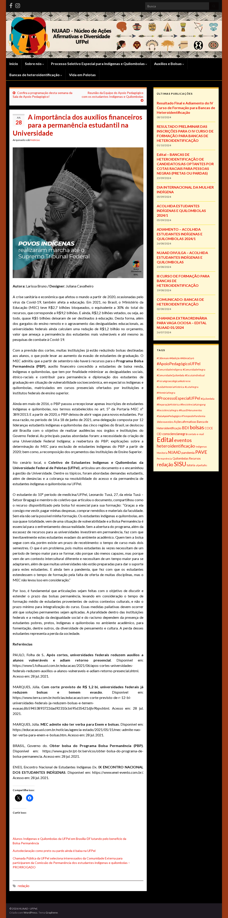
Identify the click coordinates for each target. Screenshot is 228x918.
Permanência (164, 458)
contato (192, 434)
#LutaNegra (191, 386)
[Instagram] (17, 5)
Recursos (195, 458)
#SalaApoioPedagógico (169, 416)
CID (159, 434)
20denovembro (165, 421)
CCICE (209, 428)
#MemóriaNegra (166, 392)
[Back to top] (218, 908)
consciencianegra (174, 434)
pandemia (188, 452)
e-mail (200, 434)
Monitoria (162, 452)
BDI (185, 427)
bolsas (197, 427)
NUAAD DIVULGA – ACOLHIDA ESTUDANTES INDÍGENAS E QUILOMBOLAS (182, 257)
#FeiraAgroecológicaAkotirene (174, 381)
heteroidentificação (176, 445)
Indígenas (201, 446)
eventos (183, 440)
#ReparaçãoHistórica (168, 404)
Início (13, 63)
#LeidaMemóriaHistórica (170, 386)
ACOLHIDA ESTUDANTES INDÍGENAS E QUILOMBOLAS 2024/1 (181, 210)
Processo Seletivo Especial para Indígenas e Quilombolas (98, 63)
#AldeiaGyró (187, 358)
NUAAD (174, 452)
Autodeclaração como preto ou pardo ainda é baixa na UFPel (54, 851)
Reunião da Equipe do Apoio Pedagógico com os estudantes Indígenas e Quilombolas (112, 94)
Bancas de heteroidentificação (34, 75)
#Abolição (174, 358)
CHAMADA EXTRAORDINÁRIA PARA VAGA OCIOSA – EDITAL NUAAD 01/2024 (182, 323)
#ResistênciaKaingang (193, 404)
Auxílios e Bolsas (168, 63)
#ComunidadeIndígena (169, 369)
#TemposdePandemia (193, 416)
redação (23, 886)
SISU (180, 464)
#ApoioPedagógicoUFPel (178, 363)
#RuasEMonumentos (190, 410)
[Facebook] (10, 5)
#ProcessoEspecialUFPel (178, 398)
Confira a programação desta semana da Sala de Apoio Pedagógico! (42, 94)
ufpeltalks (201, 465)
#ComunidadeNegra (194, 369)
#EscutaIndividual (195, 375)
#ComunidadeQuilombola (170, 375)
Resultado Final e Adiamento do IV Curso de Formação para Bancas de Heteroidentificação (186, 107)
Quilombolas (180, 458)
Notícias (35, 140)
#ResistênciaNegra (167, 410)
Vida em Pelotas (82, 75)
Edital (165, 439)
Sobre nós (33, 63)
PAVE (201, 452)
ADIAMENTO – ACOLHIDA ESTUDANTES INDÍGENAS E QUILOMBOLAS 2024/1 (179, 234)
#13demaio (163, 358)
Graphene (52, 912)
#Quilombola (207, 398)
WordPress (30, 912)
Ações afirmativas (185, 421)
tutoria (191, 465)
